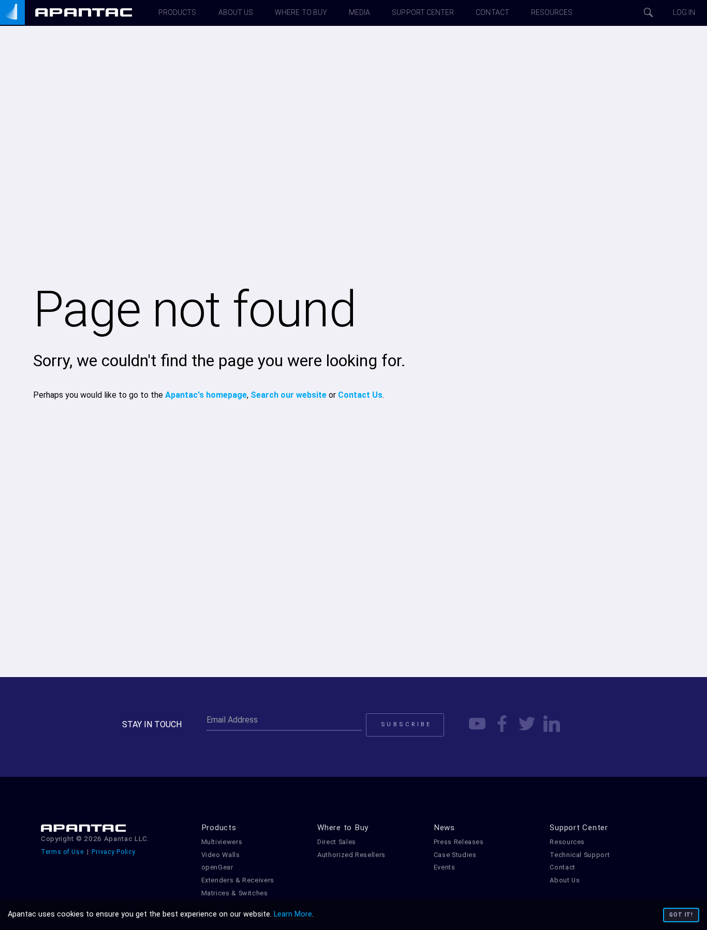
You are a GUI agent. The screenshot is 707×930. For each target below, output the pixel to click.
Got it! (681, 915)
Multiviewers (222, 842)
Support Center (579, 827)
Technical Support (580, 855)
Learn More (293, 914)
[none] (77, 13)
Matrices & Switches (234, 893)
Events (444, 867)
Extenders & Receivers (237, 880)
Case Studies (455, 855)
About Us (565, 880)
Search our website (289, 395)
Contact (562, 867)
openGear (217, 867)
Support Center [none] (423, 12)
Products (219, 827)
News (444, 827)
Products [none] (177, 12)
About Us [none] (236, 12)
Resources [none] (552, 12)
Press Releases (459, 842)
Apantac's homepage (206, 395)
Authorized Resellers (351, 855)
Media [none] (359, 12)
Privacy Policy (113, 852)
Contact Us (360, 395)
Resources (567, 842)
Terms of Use (62, 852)
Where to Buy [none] (301, 12)
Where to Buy (343, 827)
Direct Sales (336, 842)
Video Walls (220, 855)
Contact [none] (492, 12)
